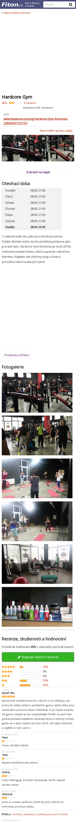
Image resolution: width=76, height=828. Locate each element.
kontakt (64, 814)
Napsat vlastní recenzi (39, 657)
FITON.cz (6, 814)
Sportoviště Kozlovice (17, 12)
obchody (16, 814)
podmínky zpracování (47, 814)
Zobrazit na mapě (38, 172)
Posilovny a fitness (16, 355)
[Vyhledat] (70, 4)
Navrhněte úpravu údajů (56, 131)
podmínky (29, 814)
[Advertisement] (38, 54)
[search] (56, 4)
